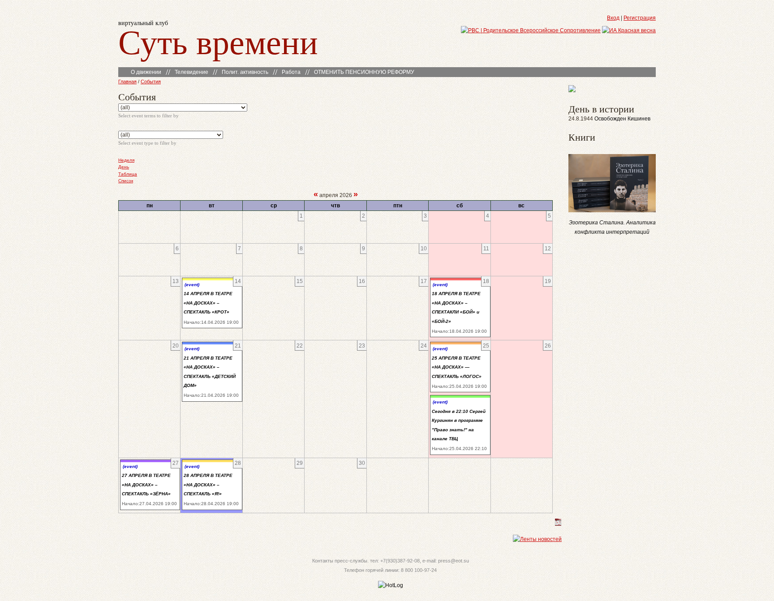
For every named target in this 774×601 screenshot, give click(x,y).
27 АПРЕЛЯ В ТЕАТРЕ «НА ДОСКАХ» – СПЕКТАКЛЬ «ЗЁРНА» (146, 484)
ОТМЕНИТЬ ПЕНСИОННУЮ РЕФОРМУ (364, 72)
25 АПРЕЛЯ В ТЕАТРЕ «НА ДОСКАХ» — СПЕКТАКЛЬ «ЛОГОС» (457, 367)
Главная (127, 81)
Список (125, 180)
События (151, 81)
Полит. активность (245, 72)
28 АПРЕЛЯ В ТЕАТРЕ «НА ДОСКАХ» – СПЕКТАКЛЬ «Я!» (208, 484)
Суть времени (218, 41)
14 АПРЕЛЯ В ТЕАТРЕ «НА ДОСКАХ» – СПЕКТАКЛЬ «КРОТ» (208, 302)
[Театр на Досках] (572, 90)
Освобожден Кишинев (622, 119)
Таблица (127, 174)
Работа (291, 72)
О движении (146, 72)
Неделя (126, 160)
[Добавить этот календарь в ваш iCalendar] (558, 524)
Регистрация (640, 18)
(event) (192, 284)
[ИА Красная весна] (629, 30)
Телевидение (191, 72)
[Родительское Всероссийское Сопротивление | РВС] (531, 30)
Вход (613, 18)
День (123, 166)
